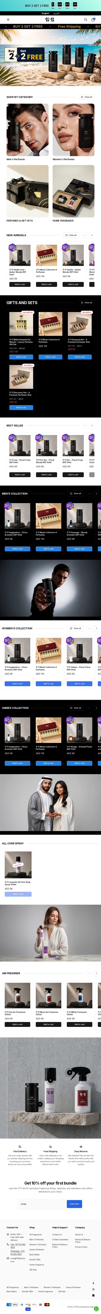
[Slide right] (91, 235)
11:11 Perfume (77, 1307)
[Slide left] (85, 235)
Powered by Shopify (88, 1307)
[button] (8, 20)
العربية (56, 13)
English (45, 13)
